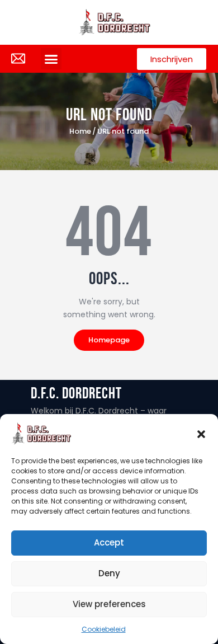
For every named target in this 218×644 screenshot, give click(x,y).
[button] (201, 433)
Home (80, 131)
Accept (109, 542)
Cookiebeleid (104, 629)
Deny (109, 573)
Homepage (109, 340)
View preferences (109, 604)
